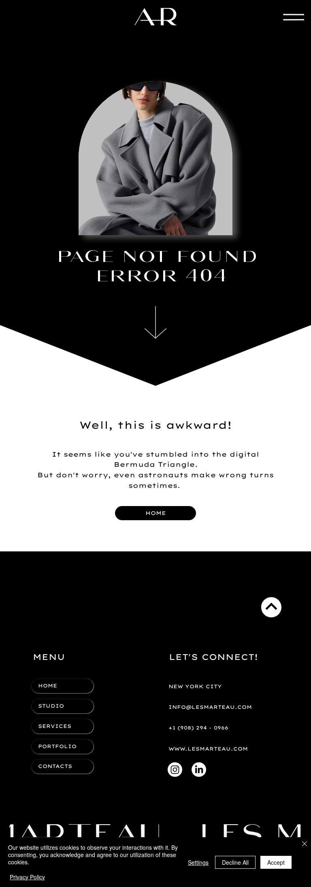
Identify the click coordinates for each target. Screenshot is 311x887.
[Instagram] (175, 769)
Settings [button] (198, 862)
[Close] (304, 844)
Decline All (235, 862)
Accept (276, 862)
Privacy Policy (27, 877)
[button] (216, 686)
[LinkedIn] (199, 769)
